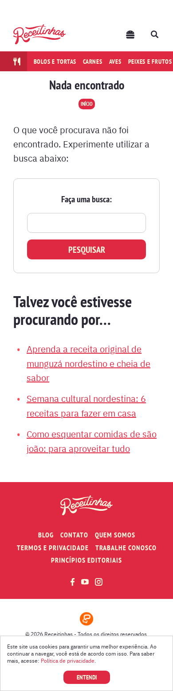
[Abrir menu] (130, 34)
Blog (46, 535)
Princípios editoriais (86, 560)
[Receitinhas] (39, 34)
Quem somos (115, 535)
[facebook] (73, 582)
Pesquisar (86, 249)
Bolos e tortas (55, 62)
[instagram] (98, 582)
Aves (115, 62)
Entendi (87, 677)
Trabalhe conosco (126, 547)
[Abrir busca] (154, 34)
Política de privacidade (67, 660)
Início (87, 104)
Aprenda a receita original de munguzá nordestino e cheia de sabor (88, 363)
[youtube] (85, 581)
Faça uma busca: (86, 199)
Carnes (92, 62)
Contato (74, 535)
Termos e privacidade (53, 547)
